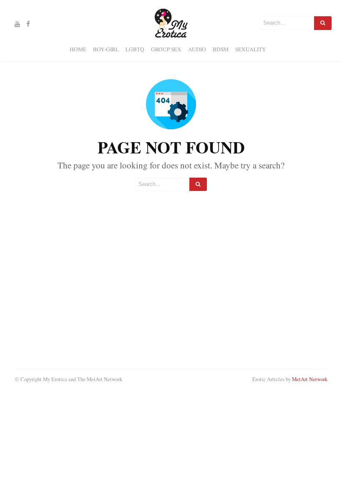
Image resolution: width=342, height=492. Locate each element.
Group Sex (166, 49)
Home (78, 49)
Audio (197, 49)
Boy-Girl (106, 49)
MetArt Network (309, 379)
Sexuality (250, 49)
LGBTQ (135, 49)
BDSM (221, 49)
